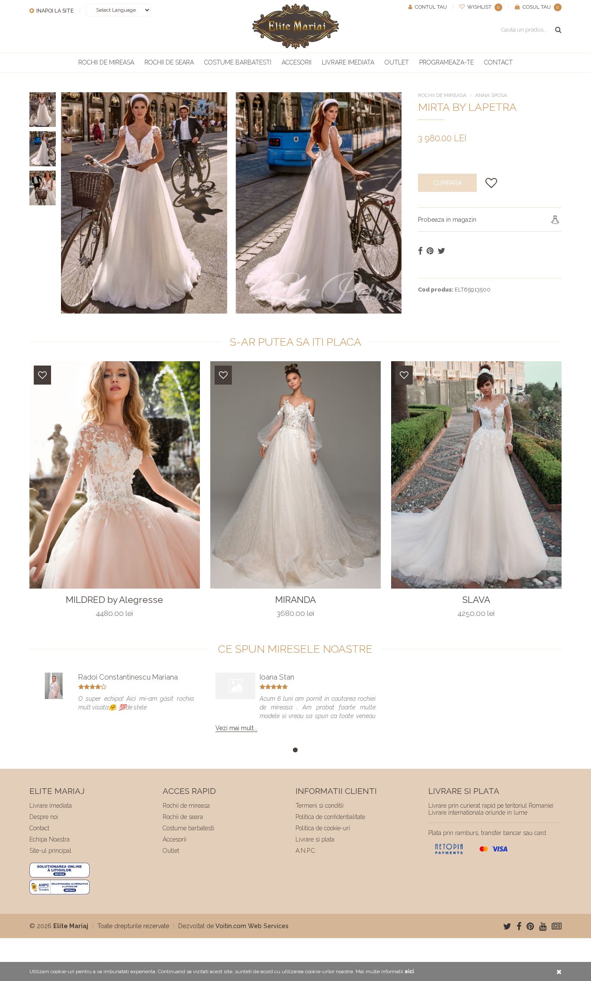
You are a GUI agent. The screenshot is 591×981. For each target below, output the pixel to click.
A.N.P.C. (306, 850)
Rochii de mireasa (106, 62)
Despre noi (43, 816)
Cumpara (447, 182)
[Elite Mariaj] (295, 26)
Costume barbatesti (237, 62)
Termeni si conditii (320, 805)
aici (409, 971)
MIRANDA (295, 600)
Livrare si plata (315, 839)
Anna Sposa (491, 95)
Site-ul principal (50, 850)
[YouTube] (542, 926)
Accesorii (297, 62)
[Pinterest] (530, 926)
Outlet (397, 62)
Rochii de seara (169, 62)
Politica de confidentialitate (330, 816)
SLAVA (476, 600)
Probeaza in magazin (447, 219)
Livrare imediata (348, 62)
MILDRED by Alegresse (114, 600)
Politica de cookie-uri (323, 828)
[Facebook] (519, 926)
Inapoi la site (54, 11)
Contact (498, 62)
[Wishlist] (42, 375)
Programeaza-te (446, 62)
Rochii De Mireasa (442, 95)
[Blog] (557, 926)
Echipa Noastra (49, 839)
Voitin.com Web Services (252, 926)
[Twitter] (507, 926)
